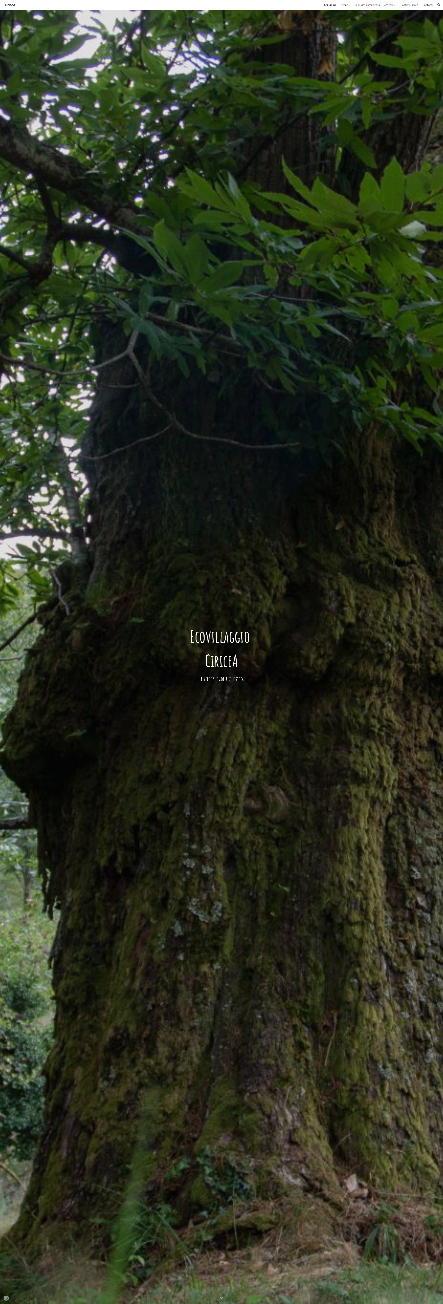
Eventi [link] (344, 5)
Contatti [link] (428, 5)
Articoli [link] (388, 5)
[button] (439, 5)
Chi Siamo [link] (330, 5)
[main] (221, 648)
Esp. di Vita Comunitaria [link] (366, 5)
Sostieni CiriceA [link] (409, 5)
